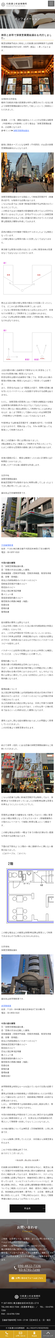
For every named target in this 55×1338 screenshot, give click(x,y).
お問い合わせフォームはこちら (29, 1278)
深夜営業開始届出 (21, 130)
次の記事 (35, 1160)
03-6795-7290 (29, 1269)
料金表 (27, 1208)
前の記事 (19, 1160)
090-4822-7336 (29, 1266)
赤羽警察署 (6, 1006)
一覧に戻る (28, 1160)
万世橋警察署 (7, 545)
